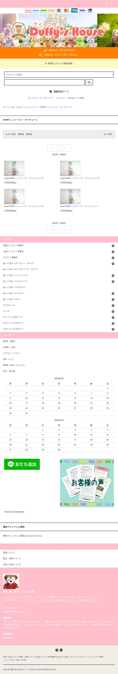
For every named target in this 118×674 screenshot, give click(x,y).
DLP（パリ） (9, 359)
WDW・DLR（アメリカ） (14, 365)
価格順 (21, 134)
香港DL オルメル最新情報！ (60, 63)
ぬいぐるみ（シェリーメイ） (24, 107)
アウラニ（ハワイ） (12, 353)
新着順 (29, 134)
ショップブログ (9, 660)
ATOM (23, 660)
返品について (41, 657)
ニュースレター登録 (95, 657)
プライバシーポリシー (77, 657)
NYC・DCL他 (9, 371)
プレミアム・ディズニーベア (41, 98)
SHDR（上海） (10, 347)
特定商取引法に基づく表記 (58, 657)
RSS (18, 660)
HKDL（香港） (9, 341)
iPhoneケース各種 (76, 98)
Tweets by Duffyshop (14, 511)
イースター (61, 98)
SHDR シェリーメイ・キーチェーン (56, 107)
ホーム (6, 107)
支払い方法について (10, 657)
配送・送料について (27, 657)
